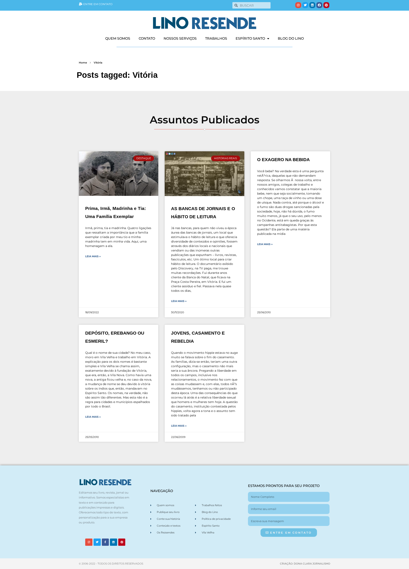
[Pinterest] (326, 5)
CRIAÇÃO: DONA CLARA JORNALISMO (305, 563)
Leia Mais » (93, 256)
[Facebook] (319, 5)
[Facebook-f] (105, 542)
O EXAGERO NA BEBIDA (283, 159)
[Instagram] (298, 5)
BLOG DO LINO (291, 38)
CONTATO (147, 38)
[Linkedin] (312, 5)
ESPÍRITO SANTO (250, 38)
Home (83, 62)
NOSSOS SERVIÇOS (180, 38)
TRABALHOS (216, 38)
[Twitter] (305, 5)
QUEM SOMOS (117, 38)
